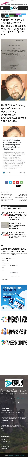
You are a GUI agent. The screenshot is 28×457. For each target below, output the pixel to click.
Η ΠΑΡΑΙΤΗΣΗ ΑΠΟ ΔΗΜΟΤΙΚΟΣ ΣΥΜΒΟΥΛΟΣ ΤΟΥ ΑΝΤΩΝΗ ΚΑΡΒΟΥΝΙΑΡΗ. (13, 419)
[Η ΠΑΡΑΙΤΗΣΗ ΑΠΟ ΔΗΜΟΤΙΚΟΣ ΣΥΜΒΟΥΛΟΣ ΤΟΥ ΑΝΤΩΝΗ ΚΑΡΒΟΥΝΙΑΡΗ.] (5, 225)
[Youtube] (18, 402)
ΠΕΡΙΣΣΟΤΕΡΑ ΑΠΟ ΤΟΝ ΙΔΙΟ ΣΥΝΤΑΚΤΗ (12, 208)
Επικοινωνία (4, 448)
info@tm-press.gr (20, 398)
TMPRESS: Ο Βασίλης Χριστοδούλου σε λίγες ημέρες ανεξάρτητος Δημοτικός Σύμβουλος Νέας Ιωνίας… (7, 197)
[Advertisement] (14, 360)
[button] (26, 8)
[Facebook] (9, 402)
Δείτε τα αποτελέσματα (14, 276)
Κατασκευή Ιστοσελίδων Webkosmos (16, 455)
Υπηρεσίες (3, 15)
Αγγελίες (3, 439)
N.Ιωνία (2, 14)
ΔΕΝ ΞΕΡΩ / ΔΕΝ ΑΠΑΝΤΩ (11, 265)
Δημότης (16, 15)
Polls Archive (5, 279)
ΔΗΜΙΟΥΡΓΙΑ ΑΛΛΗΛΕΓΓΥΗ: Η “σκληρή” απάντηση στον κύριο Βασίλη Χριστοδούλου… (21, 197)
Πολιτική (8, 17)
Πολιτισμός (19, 14)
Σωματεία (23, 14)
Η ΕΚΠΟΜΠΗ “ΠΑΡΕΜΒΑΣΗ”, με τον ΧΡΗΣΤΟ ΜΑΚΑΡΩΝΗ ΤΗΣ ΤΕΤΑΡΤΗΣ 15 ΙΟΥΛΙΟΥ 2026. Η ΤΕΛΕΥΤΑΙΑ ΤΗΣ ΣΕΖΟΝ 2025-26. (17, 216)
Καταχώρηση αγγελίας (6, 441)
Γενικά (20, 15)
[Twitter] (14, 402)
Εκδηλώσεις (3, 17)
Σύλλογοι (11, 15)
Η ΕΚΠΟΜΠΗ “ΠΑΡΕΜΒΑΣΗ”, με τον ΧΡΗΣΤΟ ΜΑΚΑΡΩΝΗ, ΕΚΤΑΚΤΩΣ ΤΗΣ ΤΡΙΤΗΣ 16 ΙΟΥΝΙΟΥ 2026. (12, 427)
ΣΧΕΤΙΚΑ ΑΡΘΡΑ (6, 206)
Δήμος (6, 14)
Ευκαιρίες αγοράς (5, 444)
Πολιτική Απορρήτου (6, 446)
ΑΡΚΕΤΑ (6, 260)
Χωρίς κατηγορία (12, 14)
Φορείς (7, 15)
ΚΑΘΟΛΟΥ (6, 263)
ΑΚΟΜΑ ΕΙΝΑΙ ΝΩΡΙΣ (9, 258)
